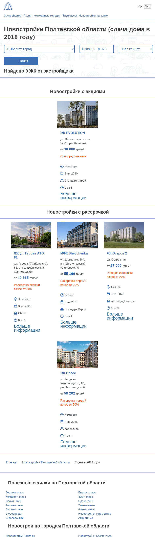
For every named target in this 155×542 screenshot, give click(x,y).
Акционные (85, 517)
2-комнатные (86, 505)
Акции (27, 15)
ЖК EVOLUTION (72, 133)
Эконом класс (15, 492)
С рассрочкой (15, 517)
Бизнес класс (87, 492)
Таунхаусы (70, 15)
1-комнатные (14, 505)
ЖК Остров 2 (117, 253)
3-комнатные (14, 509)
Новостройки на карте (93, 15)
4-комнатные (86, 509)
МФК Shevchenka (74, 253)
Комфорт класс (16, 496)
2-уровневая (14, 513)
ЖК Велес (68, 373)
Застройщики (13, 15)
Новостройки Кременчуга (95, 535)
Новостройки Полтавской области (46, 462)
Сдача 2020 (13, 501)
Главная (11, 462)
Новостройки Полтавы (20, 535)
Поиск (23, 61)
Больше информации (73, 195)
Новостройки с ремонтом (95, 513)
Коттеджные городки (47, 15)
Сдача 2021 (86, 501)
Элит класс (85, 496)
